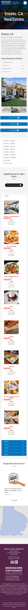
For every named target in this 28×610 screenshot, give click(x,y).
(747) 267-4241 (11, 286)
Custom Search (8, 163)
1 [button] (11, 500)
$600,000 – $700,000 (9, 146)
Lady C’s (11, 306)
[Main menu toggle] (25, 2)
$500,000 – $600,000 (9, 143)
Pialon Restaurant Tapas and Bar (11, 277)
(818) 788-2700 (11, 405)
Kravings (11, 336)
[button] (3, 92)
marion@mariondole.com (14, 552)
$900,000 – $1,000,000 (9, 154)
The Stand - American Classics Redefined (11, 397)
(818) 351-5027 (11, 224)
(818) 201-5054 (11, 434)
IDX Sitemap (13, 606)
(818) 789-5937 (11, 255)
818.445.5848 (14, 554)
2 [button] (13, 500)
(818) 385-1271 (11, 374)
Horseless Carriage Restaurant (11, 216)
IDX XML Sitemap (21, 606)
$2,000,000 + (7, 160)
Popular (11, 426)
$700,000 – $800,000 (9, 149)
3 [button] (14, 500)
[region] (14, 95)
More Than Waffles (11, 246)
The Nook (11, 366)
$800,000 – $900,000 (9, 152)
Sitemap (8, 606)
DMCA (14, 607)
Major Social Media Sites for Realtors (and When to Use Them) (13, 490)
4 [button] (16, 500)
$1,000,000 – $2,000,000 (10, 157)
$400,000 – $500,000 (9, 141)
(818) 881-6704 (11, 314)
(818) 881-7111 (11, 344)
